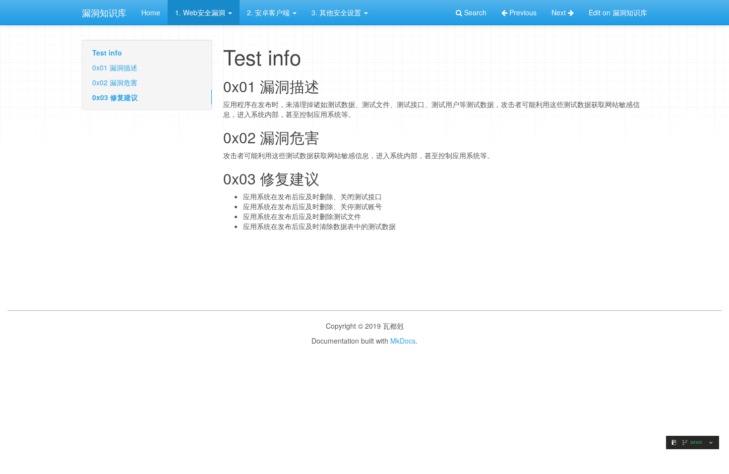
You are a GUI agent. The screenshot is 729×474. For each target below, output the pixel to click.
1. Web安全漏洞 (201, 12)
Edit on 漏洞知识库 (618, 12)
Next (559, 12)
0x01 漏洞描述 (114, 67)
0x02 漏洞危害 (114, 82)
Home (150, 12)
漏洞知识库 (104, 12)
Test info (107, 53)
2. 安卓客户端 (269, 12)
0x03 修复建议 (115, 97)
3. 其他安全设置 (337, 12)
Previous (522, 12)
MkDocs (403, 341)
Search (474, 12)
